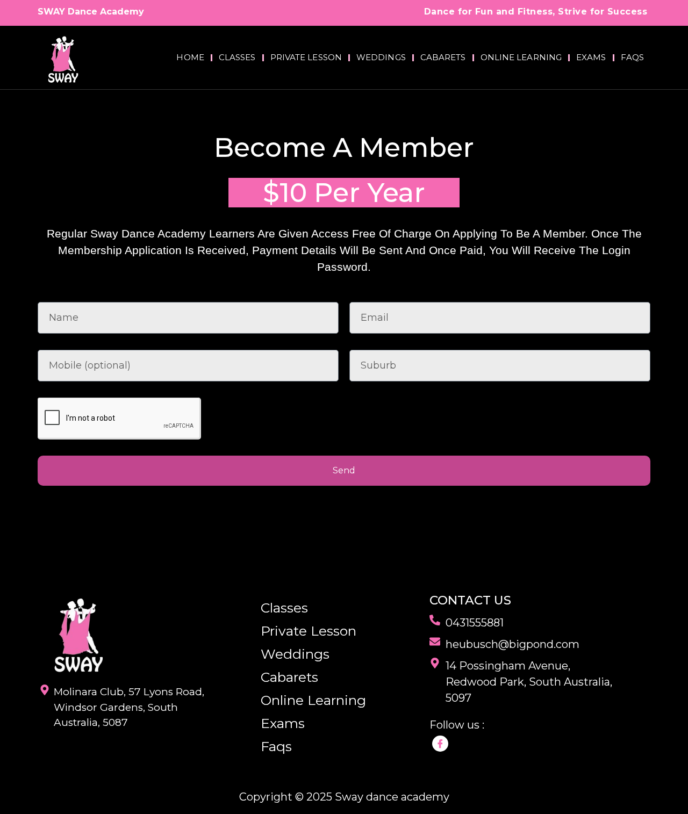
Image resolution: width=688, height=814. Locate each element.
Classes (237, 57)
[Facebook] (440, 744)
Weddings (381, 57)
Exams (591, 57)
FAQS (632, 57)
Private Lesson (306, 57)
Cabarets (443, 57)
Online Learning (521, 57)
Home (190, 57)
